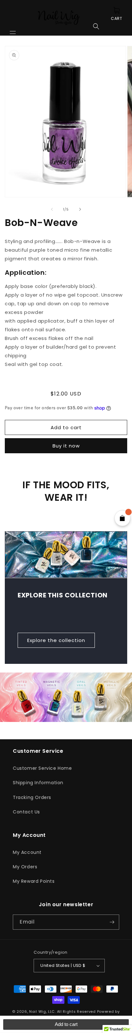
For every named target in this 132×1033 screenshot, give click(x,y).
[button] (13, 18)
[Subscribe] (112, 922)
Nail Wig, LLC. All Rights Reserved (62, 1011)
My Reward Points (34, 881)
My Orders (25, 867)
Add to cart (66, 1024)
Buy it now (66, 445)
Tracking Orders (32, 797)
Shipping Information (38, 782)
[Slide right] (80, 209)
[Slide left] (52, 209)
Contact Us (26, 812)
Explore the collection (56, 640)
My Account (27, 852)
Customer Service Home (42, 768)
